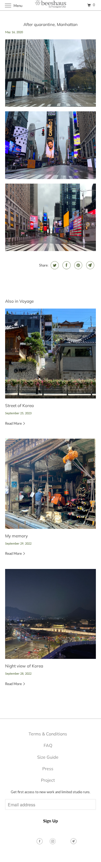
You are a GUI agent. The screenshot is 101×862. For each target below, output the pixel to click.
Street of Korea (19, 405)
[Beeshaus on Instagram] (53, 841)
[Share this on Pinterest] (77, 265)
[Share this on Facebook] (66, 265)
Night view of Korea (24, 666)
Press (47, 768)
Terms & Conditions (48, 733)
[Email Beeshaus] (74, 841)
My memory (16, 535)
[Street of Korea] (50, 353)
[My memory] (50, 484)
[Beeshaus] (50, 5)
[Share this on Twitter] (54, 265)
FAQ (48, 745)
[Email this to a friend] (89, 265)
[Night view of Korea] (50, 614)
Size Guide (47, 757)
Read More (14, 423)
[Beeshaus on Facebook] (40, 841)
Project (48, 780)
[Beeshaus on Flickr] (63, 841)
